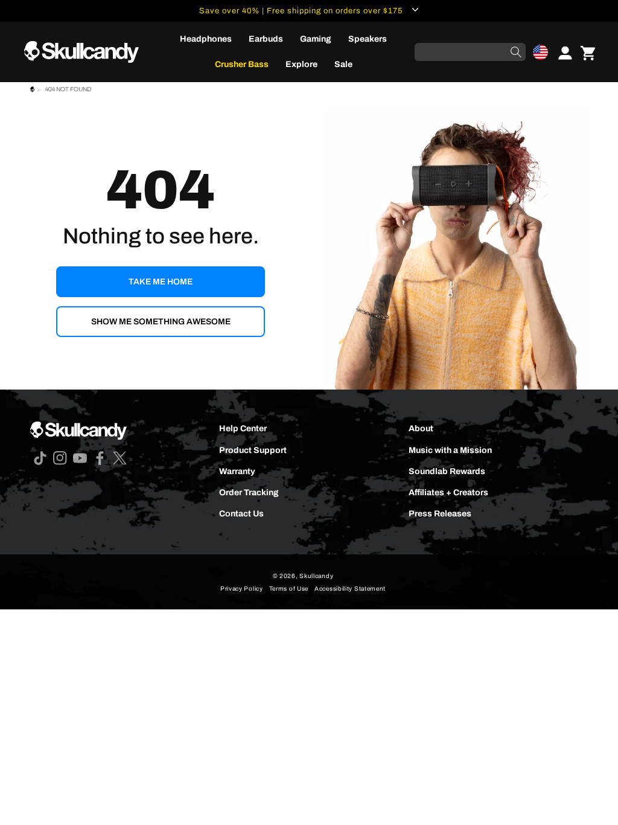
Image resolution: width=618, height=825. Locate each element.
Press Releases (440, 513)
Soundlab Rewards (447, 471)
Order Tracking (249, 492)
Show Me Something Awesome (161, 321)
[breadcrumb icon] (32, 90)
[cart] (588, 52)
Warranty (237, 471)
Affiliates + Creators (448, 492)
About (421, 428)
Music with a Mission (450, 450)
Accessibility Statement (350, 588)
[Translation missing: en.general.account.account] (561, 52)
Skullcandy (316, 576)
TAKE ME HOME (161, 281)
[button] (540, 52)
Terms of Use (288, 588)
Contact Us (241, 513)
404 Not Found (68, 89)
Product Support (253, 450)
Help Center (243, 428)
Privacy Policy (241, 588)
